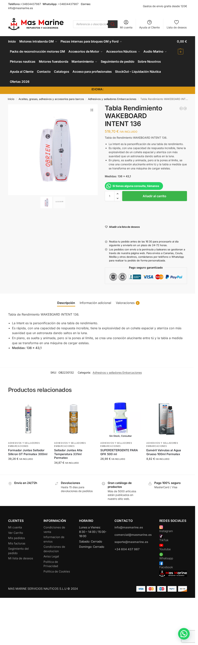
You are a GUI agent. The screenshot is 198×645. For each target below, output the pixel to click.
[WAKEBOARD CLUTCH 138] (181, 108)
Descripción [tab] (66, 303)
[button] (182, 46)
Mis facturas (16, 543)
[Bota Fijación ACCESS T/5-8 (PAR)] (185, 108)
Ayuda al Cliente (149, 27)
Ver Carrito (15, 533)
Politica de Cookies (57, 571)
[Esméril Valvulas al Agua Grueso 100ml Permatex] (166, 419)
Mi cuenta (126, 27)
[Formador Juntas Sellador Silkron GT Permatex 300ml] (28, 419)
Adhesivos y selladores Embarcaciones (112, 99)
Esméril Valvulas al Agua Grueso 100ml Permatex (163, 452)
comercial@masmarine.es (133, 535)
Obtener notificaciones (120, 466)
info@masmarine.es (20, 8)
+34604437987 (30, 4)
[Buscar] (113, 24)
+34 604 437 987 (127, 549)
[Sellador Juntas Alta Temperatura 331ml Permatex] (74, 419)
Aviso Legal (51, 556)
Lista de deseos (177, 27)
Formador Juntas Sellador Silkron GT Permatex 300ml (27, 452)
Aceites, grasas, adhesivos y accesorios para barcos (51, 99)
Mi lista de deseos (20, 558)
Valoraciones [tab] (127, 303)
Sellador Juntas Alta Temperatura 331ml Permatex (68, 454)
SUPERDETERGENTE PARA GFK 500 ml (119, 452)
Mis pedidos (16, 538)
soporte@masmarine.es (131, 542)
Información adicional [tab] (95, 303)
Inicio (11, 99)
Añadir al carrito (154, 196)
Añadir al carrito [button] (28, 466)
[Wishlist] (42, 405)
